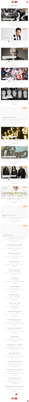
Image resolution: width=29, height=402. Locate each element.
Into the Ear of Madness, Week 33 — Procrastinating (15, 361)
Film (12, 143)
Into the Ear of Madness (14, 358)
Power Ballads (15, 258)
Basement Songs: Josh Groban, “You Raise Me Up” (14, 311)
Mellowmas (14, 202)
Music (12, 163)
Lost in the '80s (14, 333)
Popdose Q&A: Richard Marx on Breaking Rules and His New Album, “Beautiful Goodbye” (10, 38)
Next (16, 394)
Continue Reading (25, 38)
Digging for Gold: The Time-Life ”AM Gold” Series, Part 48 (9, 215)
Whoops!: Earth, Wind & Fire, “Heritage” (14, 261)
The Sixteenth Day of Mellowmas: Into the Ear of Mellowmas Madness (14, 386)
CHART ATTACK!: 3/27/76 (14, 336)
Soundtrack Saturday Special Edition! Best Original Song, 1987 (9, 137)
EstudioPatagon (16, 400)
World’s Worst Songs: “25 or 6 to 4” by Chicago (9, 156)
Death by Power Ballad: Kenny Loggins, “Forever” (14, 253)
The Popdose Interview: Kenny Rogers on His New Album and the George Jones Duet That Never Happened (9, 57)
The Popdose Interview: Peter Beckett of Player (9, 117)
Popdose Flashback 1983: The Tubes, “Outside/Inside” (7, 98)
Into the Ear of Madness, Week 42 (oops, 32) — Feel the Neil (14, 369)
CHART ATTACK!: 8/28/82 (14, 278)
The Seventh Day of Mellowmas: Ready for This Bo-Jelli (9, 196)
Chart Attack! (14, 283)
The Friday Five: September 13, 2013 (7, 78)
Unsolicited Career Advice (15, 308)
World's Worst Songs (16, 163)
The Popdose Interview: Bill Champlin (14, 286)
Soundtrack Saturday (15, 143)
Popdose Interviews (16, 183)
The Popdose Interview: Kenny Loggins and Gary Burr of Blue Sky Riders (9, 176)
